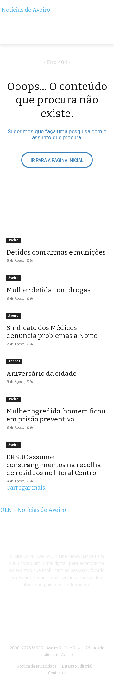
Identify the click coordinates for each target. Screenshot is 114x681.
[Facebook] (57, 620)
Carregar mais (25, 487)
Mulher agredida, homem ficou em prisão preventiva (55, 415)
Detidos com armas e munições (56, 252)
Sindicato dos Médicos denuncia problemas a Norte (52, 332)
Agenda (14, 361)
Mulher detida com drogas (48, 290)
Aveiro (13, 240)
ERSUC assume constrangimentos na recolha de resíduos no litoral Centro (53, 465)
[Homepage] (57, 25)
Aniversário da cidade (41, 373)
